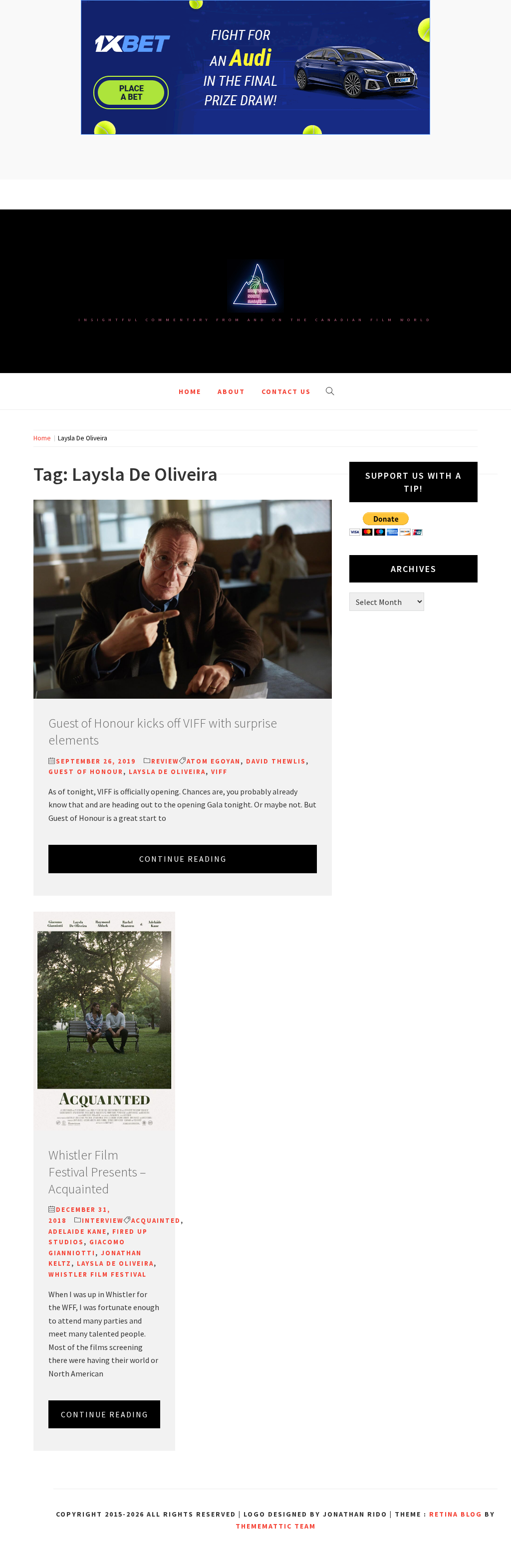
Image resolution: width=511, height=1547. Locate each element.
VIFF (219, 772)
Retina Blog (455, 1514)
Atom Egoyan (214, 761)
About (231, 391)
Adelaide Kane (77, 1231)
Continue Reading (183, 859)
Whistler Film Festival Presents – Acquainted (97, 1172)
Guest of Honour (85, 772)
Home (190, 391)
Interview (103, 1220)
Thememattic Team (276, 1526)
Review (165, 761)
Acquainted (156, 1220)
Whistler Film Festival (97, 1274)
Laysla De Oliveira (167, 772)
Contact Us (286, 391)
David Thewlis (276, 761)
